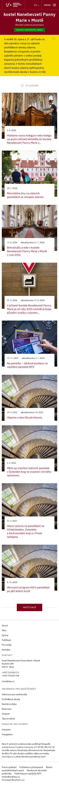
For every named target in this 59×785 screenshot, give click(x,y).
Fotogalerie (7, 734)
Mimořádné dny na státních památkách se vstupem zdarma (25, 195)
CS (35, 5)
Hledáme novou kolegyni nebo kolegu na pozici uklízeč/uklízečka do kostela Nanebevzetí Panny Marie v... (29, 139)
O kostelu (6, 729)
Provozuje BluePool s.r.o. (13, 779)
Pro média (6, 644)
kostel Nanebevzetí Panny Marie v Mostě (30, 17)
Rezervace (6, 708)
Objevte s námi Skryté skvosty (24, 417)
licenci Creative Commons (21, 747)
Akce (4, 630)
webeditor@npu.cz (11, 776)
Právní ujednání (9, 767)
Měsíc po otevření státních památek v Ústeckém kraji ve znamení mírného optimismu (29, 471)
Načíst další (29, 607)
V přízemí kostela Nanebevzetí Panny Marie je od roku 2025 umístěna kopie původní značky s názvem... (29, 309)
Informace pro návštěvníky (14, 694)
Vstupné (6, 713)
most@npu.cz (8, 681)
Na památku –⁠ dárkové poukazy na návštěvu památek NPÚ (27, 365)
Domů (5, 625)
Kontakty (6, 649)
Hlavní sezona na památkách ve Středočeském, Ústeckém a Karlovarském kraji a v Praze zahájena (25, 531)
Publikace (6, 639)
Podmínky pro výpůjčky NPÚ (27, 773)
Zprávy (5, 635)
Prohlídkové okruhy (11, 699)
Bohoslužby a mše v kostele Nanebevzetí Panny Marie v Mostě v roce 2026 (27, 251)
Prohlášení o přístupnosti (31, 767)
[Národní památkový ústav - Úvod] (13, 5)
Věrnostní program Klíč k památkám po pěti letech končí (28, 589)
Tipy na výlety (8, 718)
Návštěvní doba (9, 704)
